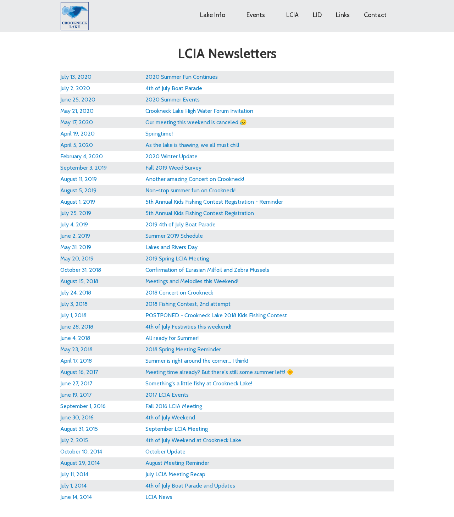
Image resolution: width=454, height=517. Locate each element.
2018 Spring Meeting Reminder (183, 349)
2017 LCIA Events (167, 394)
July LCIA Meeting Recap (175, 474)
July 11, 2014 (74, 474)
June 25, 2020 (77, 99)
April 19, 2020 (77, 133)
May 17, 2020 (76, 122)
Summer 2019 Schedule (174, 235)
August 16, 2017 (79, 372)
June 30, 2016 (77, 417)
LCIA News (158, 497)
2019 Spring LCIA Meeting (177, 258)
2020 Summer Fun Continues (181, 76)
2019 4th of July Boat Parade (180, 224)
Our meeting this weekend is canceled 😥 (196, 122)
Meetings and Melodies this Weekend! (191, 281)
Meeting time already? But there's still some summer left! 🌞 (219, 372)
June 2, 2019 (75, 235)
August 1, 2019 (77, 201)
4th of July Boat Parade (173, 88)
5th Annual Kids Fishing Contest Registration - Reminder (214, 201)
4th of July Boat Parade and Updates (190, 485)
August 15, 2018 (79, 281)
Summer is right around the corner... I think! (196, 360)
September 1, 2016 (83, 406)
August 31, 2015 (79, 428)
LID (317, 15)
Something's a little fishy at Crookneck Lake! (198, 383)
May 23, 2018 (76, 349)
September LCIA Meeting (176, 428)
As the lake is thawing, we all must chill (192, 145)
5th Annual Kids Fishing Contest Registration (199, 213)
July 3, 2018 (74, 304)
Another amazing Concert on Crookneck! (194, 179)
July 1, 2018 (73, 315)
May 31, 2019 (75, 247)
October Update (165, 451)
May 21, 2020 (77, 111)
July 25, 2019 (75, 213)
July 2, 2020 (75, 88)
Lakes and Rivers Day (171, 247)
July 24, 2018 (75, 292)
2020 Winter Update (171, 156)
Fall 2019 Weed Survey (173, 167)
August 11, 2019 (78, 179)
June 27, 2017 (76, 383)
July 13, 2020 (76, 76)
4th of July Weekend (170, 417)
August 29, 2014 (80, 463)
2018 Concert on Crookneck (179, 292)
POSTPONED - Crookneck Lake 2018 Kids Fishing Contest (216, 315)
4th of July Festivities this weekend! (188, 326)
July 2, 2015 (74, 440)
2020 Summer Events (172, 99)
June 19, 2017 (76, 394)
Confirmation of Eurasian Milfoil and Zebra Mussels (207, 269)
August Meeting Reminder (177, 463)
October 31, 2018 (80, 269)
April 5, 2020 (76, 145)
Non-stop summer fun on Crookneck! (190, 190)
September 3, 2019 (83, 167)
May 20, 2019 (77, 258)
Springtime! (159, 133)
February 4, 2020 (81, 156)
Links (343, 15)
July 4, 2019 (74, 224)
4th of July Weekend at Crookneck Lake (193, 440)
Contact (375, 15)
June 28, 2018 (76, 326)
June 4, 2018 (75, 338)
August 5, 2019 (78, 190)
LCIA (292, 15)
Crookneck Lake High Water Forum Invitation (199, 111)
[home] (74, 16)
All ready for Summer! (172, 338)
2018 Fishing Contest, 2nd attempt (188, 304)
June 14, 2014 (76, 497)
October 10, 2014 (81, 451)
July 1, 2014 (73, 485)
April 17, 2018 (76, 360)
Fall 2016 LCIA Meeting (173, 406)
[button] (216, 11)
